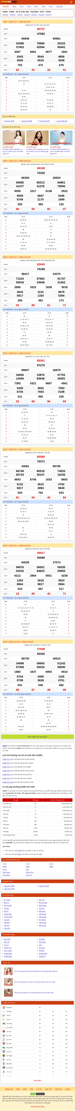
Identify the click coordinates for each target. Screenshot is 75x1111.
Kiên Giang (6, 872)
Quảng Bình (8, 953)
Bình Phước (8, 905)
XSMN (5, 866)
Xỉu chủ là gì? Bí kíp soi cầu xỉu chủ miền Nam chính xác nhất (34, 982)
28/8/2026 (13, 15)
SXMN (20, 850)
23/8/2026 (48, 15)
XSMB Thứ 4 (13, 353)
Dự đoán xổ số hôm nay (11, 127)
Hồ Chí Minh (8, 917)
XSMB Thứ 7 (13, 21)
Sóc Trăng (42, 920)
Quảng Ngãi (8, 956)
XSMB (5, 21)
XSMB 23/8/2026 (27, 642)
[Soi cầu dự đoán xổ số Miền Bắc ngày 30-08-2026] (61, 137)
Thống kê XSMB (44, 121)
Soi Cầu (39, 1089)
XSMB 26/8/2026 (25, 353)
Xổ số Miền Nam (8, 895)
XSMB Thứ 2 (13, 545)
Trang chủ (9, 1089)
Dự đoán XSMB (9, 121)
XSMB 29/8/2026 (25, 21)
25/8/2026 (34, 15)
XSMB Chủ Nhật (14, 642)
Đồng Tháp (7, 914)
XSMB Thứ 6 (13, 161)
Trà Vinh (6, 925)
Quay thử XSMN (9, 889)
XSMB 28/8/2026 (25, 161)
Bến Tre (6, 903)
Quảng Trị (42, 956)
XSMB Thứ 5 (13, 257)
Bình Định (7, 939)
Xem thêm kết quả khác (37, 737)
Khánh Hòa (29, 872)
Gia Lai (6, 945)
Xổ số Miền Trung (8, 934)
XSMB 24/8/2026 (25, 545)
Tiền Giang (6, 875)
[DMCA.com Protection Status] (37, 1093)
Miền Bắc (6, 6)
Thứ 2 (14, 6)
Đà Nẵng (42, 939)
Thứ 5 (36, 6)
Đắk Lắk (6, 942)
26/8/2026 (27, 15)
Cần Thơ (41, 908)
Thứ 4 (29, 6)
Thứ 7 (51, 6)
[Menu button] (71, 2)
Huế (27, 869)
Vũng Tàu (7, 928)
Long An (7, 920)
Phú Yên (41, 951)
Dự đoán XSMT (31, 147)
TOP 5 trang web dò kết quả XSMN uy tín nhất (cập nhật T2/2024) (35, 971)
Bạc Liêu (42, 900)
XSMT (19, 854)
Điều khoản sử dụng (37, 1106)
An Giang (7, 900)
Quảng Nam (43, 953)
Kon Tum (29, 875)
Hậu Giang (42, 914)
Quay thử (48, 1089)
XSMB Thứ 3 (13, 449)
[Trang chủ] (9, 2)
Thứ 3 (22, 6)
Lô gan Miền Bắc (61, 121)
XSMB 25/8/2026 (25, 449)
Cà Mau (6, 908)
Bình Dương (43, 903)
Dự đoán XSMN (8, 147)
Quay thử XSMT (44, 886)
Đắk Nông (42, 942)
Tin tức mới (6, 963)
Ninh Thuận (8, 951)
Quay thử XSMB (26, 121)
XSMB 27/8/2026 (25, 257)
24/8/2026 (41, 15)
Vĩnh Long (42, 925)
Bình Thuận (43, 905)
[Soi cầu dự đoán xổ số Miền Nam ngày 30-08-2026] (14, 137)
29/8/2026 (5, 15)
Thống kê (58, 1089)
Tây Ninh (7, 923)
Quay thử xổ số (8, 881)
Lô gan (67, 1089)
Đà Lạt (5, 869)
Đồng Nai (42, 911)
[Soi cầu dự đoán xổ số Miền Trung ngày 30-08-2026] (37, 137)
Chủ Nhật (59, 6)
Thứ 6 (43, 6)
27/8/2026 (20, 15)
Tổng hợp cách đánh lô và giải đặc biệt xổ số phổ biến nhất (34, 993)
